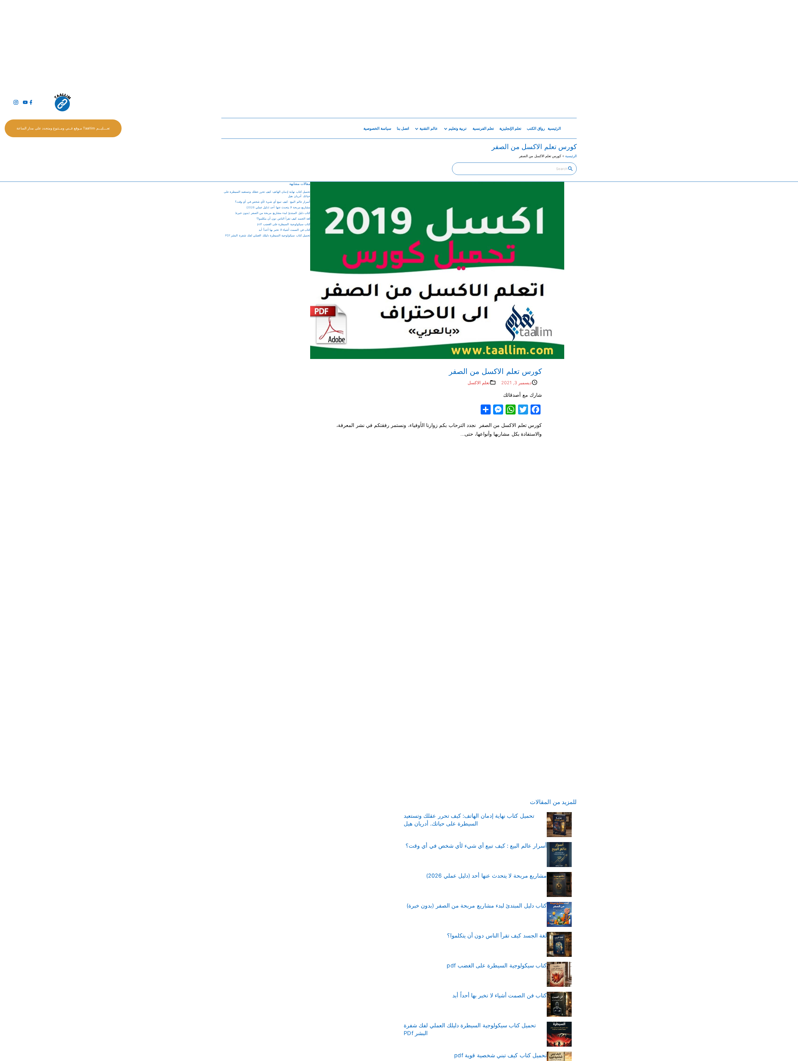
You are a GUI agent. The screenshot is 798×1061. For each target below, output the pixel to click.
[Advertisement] (611, 43)
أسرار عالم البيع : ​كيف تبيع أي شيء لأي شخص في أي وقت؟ (272, 201)
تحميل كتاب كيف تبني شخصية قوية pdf (500, 1055)
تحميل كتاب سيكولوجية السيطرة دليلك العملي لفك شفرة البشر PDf (267, 235)
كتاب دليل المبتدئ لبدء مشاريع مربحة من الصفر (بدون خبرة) (272, 213)
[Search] (570, 168)
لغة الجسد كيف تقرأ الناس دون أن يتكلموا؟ (283, 218)
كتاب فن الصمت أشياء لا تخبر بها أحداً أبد (284, 229)
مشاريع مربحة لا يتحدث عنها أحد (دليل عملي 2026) (278, 207)
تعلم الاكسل (479, 382)
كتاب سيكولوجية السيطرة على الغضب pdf (283, 224)
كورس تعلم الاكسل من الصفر (494, 371)
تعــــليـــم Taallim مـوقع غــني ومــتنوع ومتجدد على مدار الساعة (63, 128)
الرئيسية (571, 156)
